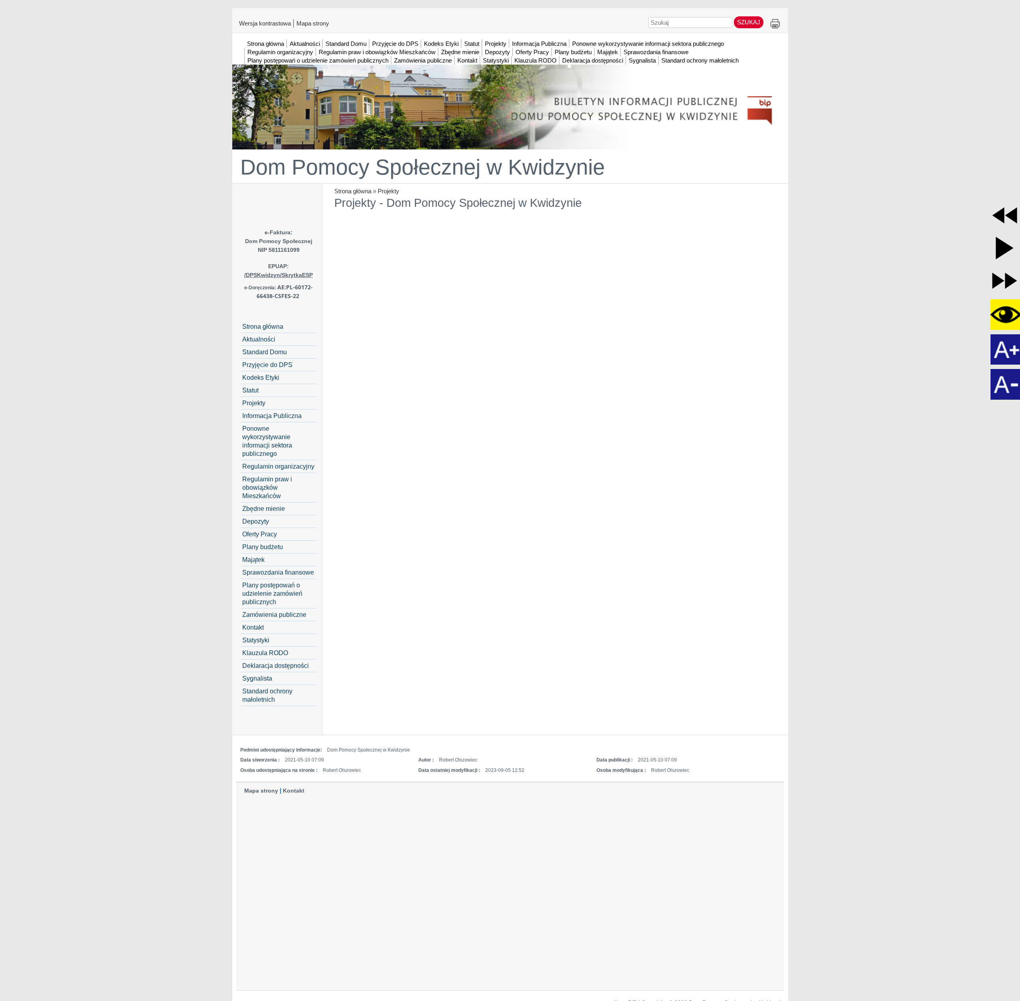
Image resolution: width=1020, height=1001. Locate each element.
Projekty (388, 191)
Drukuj (775, 24)
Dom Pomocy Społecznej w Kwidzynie (422, 167)
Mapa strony (312, 23)
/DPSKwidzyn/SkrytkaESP (278, 275)
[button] (1004, 215)
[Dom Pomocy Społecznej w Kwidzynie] (510, 95)
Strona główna (352, 191)
